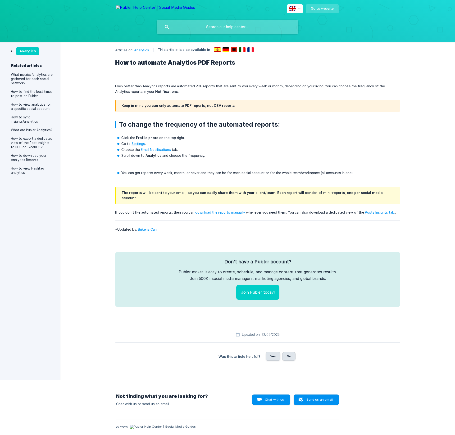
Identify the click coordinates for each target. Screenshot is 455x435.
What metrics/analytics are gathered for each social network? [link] (32, 79)
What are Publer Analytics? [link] (31, 130)
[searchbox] (227, 27)
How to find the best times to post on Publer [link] (31, 94)
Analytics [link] (141, 50)
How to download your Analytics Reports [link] (28, 158)
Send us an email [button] (319, 399)
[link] (25, 51)
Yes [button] (273, 356)
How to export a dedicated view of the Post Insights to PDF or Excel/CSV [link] (32, 143)
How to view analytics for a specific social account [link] (31, 107)
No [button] (289, 356)
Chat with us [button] (274, 399)
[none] (155, 8)
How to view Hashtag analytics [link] (27, 170)
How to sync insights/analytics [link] (24, 119)
